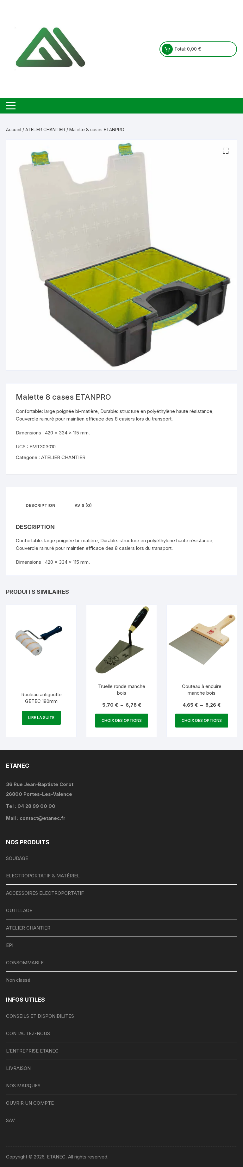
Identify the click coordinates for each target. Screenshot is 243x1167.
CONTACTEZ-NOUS (28, 1033)
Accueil (13, 129)
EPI (9, 945)
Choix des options (122, 720)
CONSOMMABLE (25, 963)
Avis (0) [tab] (83, 505)
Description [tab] (40, 505)
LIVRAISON (18, 1068)
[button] (225, 151)
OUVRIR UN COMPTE (30, 1103)
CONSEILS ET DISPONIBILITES (40, 1016)
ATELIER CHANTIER (45, 129)
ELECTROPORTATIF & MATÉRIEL (43, 876)
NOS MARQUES (23, 1086)
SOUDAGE (17, 858)
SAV (10, 1120)
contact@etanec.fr (42, 818)
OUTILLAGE (19, 910)
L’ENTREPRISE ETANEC (32, 1051)
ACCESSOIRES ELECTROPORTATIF (45, 893)
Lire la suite (41, 717)
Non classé (18, 980)
